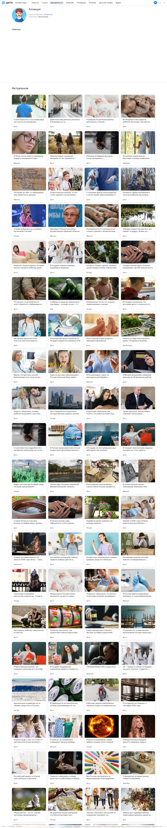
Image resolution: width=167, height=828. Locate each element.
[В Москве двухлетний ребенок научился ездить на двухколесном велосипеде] (102, 695)
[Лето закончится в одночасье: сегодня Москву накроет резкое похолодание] (65, 404)
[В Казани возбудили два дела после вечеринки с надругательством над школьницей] (102, 148)
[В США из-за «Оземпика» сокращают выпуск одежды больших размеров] (65, 732)
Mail (3, 826)
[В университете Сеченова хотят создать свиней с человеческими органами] (102, 221)
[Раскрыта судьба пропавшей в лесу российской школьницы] (138, 185)
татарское (48, 14)
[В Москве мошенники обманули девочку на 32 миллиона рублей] (138, 367)
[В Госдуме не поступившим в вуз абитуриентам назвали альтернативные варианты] (102, 440)
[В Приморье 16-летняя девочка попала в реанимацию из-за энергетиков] (65, 695)
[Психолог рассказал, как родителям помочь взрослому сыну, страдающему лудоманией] (65, 622)
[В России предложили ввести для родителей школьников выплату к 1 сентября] (65, 440)
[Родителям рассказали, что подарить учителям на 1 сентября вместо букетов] (29, 659)
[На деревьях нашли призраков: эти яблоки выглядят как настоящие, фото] (65, 805)
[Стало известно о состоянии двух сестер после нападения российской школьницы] (29, 112)
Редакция (77, 826)
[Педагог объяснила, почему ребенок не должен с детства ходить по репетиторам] (29, 404)
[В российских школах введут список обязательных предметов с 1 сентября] (102, 477)
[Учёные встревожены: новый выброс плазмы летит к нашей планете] (102, 732)
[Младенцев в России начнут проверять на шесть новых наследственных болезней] (65, 586)
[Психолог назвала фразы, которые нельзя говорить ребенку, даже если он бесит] (29, 258)
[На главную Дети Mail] (8, 2)
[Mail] (3, 2)
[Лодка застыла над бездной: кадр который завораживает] (29, 477)
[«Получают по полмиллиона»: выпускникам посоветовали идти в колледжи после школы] (138, 622)
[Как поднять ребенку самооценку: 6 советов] (29, 622)
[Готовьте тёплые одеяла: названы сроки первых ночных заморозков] (102, 258)
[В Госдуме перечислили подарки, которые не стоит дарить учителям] (138, 440)
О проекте (68, 826)
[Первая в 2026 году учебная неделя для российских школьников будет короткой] (138, 513)
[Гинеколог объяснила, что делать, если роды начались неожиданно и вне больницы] (102, 586)
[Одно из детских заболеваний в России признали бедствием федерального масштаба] (65, 367)
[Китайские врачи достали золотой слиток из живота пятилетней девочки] (29, 331)
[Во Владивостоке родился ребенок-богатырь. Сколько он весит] (138, 112)
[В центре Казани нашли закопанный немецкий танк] (138, 477)
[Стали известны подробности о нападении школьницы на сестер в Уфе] (29, 440)
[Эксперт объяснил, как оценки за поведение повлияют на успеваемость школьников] (102, 805)
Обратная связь (157, 826)
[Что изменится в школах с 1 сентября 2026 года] (138, 695)
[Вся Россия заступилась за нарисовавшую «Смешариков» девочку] (102, 768)
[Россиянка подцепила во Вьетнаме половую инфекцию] (138, 148)
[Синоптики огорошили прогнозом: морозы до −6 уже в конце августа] (29, 586)
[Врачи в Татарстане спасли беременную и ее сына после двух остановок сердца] (29, 367)
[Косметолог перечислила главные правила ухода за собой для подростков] (102, 550)
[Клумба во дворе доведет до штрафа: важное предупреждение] (102, 513)
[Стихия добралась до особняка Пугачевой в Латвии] (29, 221)
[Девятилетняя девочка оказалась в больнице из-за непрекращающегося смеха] (65, 112)
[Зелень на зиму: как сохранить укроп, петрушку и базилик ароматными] (138, 331)
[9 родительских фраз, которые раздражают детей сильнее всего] (138, 258)
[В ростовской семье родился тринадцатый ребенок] (102, 331)
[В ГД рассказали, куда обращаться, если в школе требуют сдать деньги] (65, 513)
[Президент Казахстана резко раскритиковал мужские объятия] (65, 221)
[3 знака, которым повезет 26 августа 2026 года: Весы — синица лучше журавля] (29, 550)
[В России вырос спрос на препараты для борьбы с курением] (102, 367)
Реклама (19, 826)
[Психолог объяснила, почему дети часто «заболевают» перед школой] (65, 768)
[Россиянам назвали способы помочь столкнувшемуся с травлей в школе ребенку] (138, 550)
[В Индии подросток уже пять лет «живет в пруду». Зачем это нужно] (138, 221)
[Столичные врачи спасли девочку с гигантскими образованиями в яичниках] (102, 185)
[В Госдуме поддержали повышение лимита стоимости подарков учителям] (65, 659)
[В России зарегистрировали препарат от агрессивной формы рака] (138, 586)
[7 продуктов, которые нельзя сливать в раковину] (138, 768)
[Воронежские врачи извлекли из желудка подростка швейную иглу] (65, 331)
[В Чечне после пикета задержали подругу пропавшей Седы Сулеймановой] (29, 148)
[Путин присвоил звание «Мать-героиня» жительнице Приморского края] (138, 404)
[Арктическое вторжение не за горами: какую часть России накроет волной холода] (29, 695)
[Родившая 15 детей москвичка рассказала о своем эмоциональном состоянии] (102, 112)
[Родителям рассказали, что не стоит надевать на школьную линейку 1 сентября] (65, 185)
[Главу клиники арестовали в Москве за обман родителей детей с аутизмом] (102, 622)
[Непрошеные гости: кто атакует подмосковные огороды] (102, 294)
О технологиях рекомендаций (92, 826)
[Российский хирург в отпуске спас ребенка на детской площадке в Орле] (29, 768)
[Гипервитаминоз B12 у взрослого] (102, 659)
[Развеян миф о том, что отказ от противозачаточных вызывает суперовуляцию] (29, 732)
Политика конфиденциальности (113, 826)
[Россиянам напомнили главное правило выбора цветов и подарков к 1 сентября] (65, 550)
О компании (11, 826)
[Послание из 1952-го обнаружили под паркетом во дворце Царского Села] (29, 185)
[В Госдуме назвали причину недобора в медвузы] (65, 258)
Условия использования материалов (138, 826)
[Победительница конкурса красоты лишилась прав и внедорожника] (138, 732)
